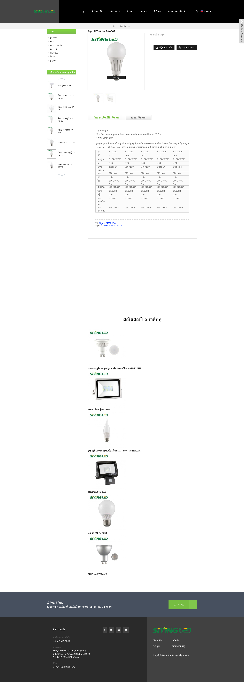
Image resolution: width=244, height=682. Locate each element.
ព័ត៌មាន (157, 11)
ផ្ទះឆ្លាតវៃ (53, 60)
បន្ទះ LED (53, 49)
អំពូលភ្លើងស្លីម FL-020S (97, 491)
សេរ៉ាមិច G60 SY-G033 (66, 142)
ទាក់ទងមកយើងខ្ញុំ (176, 11)
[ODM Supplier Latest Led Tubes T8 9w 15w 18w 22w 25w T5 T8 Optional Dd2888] (107, 430)
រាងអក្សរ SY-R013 (64, 85)
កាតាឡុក (143, 11)
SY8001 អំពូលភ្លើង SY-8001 (99, 409)
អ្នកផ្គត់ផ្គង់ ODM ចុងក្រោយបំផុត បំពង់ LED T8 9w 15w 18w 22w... (114, 450)
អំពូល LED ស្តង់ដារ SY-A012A (111, 225)
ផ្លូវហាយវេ (53, 37)
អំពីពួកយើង (97, 11)
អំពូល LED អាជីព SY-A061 (109, 223)
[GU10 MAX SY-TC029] (107, 553)
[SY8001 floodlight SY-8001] (107, 388)
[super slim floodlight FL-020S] (107, 471)
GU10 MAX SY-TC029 (97, 574)
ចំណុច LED (54, 53)
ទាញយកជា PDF (188, 47)
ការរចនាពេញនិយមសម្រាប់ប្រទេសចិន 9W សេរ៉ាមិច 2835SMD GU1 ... (115, 368)
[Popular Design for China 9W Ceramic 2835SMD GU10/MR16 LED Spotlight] (107, 347)
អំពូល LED (54, 41)
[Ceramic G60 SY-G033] (107, 512)
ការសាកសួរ (180, 604)
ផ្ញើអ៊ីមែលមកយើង (165, 47)
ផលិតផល (115, 11)
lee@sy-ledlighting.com (64, 666)
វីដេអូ (129, 11)
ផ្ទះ (83, 11)
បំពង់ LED (53, 56)
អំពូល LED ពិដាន (56, 45)
